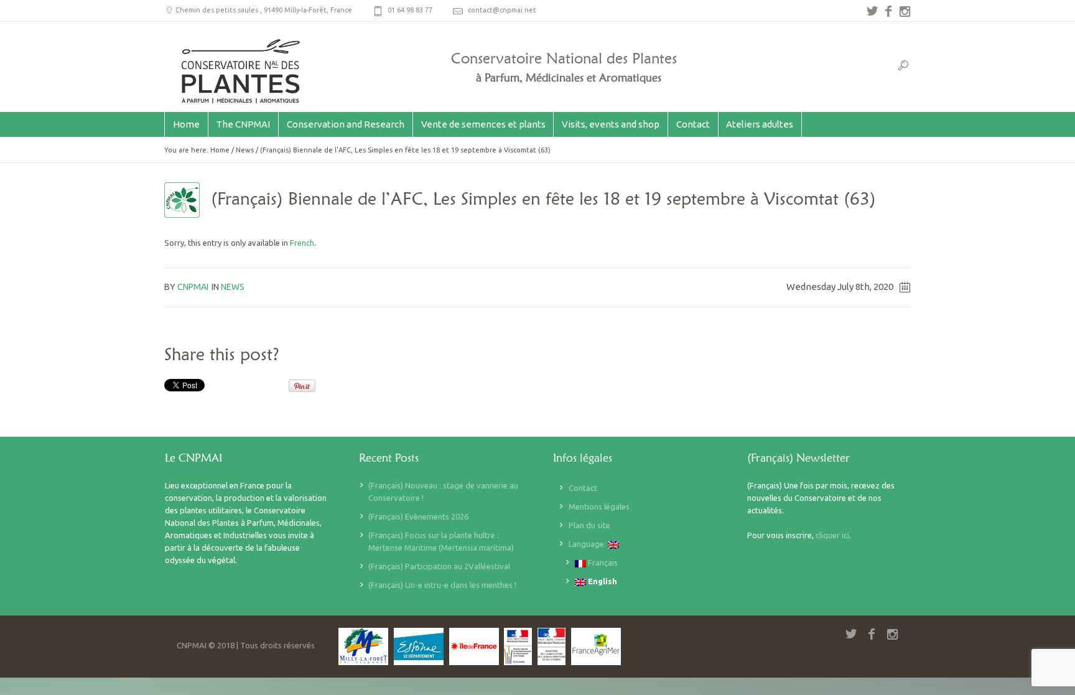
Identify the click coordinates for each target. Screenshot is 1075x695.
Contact (583, 487)
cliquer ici (832, 535)
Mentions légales (599, 506)
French (302, 242)
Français (602, 562)
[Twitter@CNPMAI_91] (872, 11)
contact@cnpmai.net (502, 10)
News (245, 150)
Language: (588, 543)
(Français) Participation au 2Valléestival (439, 566)
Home (220, 150)
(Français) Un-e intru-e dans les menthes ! (442, 585)
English (601, 581)
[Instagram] (904, 11)
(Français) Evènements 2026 (418, 516)
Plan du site (589, 525)
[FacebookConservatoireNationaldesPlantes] (888, 11)
